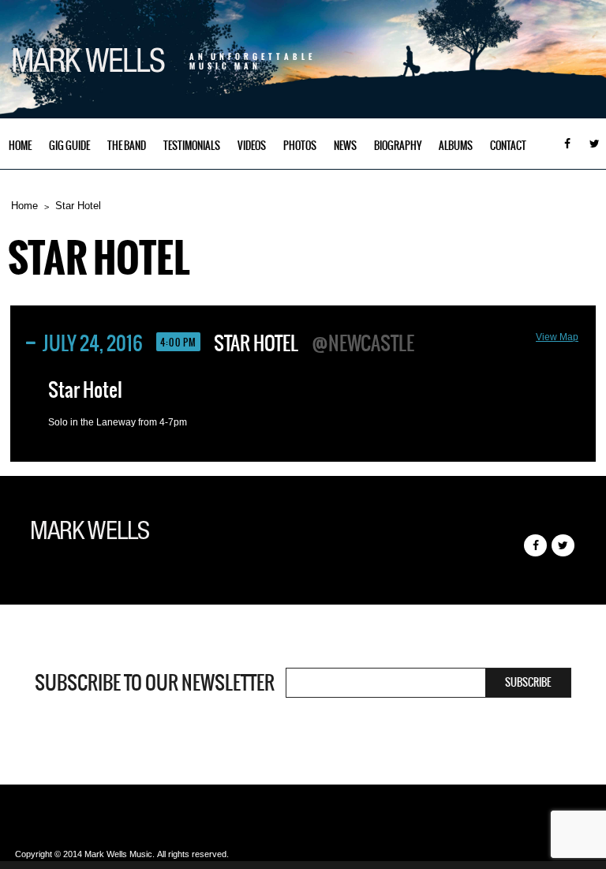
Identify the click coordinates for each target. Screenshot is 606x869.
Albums (456, 145)
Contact (508, 145)
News (345, 145)
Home (20, 145)
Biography (397, 145)
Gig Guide (69, 145)
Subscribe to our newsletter (155, 682)
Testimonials (191, 145)
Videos (252, 145)
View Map (557, 337)
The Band (126, 145)
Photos (299, 145)
